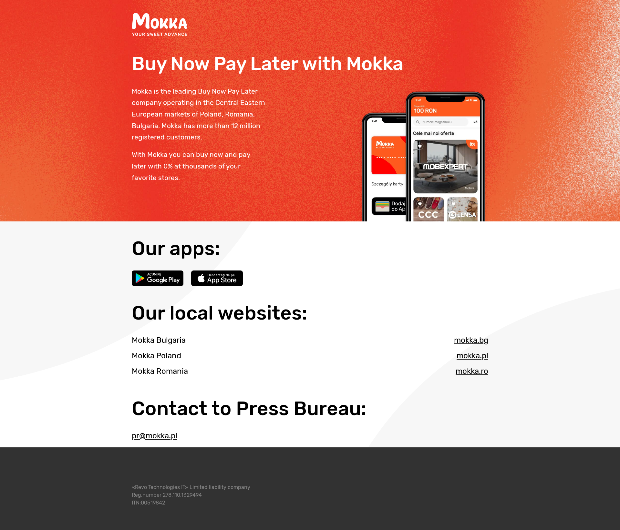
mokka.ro (472, 371)
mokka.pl (472, 355)
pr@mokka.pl (154, 435)
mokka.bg (471, 340)
